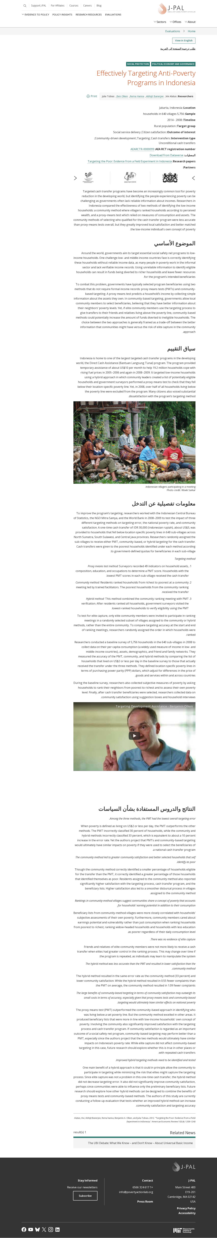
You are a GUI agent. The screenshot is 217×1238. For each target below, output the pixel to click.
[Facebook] (24, 1229)
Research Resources (89, 14)
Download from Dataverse (166, 155)
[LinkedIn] (57, 1229)
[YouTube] (30, 1229)
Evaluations (113, 14)
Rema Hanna (137, 96)
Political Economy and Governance (173, 64)
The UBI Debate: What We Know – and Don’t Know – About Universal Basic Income (140, 1143)
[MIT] (183, 1230)
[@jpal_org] (50, 1229)
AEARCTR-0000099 (142, 149)
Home (191, 31)
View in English (184, 40)
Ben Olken (122, 96)
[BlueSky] (37, 1229)
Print (94, 96)
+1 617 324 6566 (143, 1187)
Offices (177, 22)
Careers (87, 5)
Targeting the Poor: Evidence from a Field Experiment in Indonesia (130, 161)
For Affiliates (57, 5)
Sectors (161, 22)
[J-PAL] (176, 9)
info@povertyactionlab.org (136, 1192)
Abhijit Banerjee (155, 96)
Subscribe (85, 1196)
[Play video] (134, 736)
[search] (24, 6)
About (191, 22)
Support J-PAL (38, 5)
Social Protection (138, 64)
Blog (99, 5)
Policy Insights (62, 14)
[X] (44, 1229)
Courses (73, 5)
